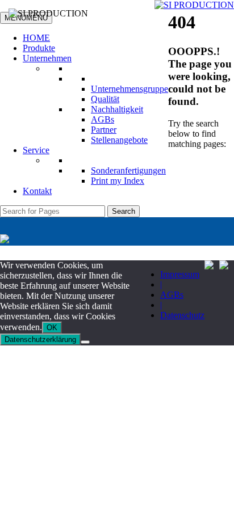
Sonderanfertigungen (128, 170)
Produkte (39, 48)
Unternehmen (47, 58)
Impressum (179, 274)
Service (36, 150)
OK (52, 327)
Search (123, 211)
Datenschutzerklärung (40, 339)
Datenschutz (182, 315)
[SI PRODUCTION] (194, 5)
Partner (103, 129)
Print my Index (117, 180)
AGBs (102, 119)
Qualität (105, 99)
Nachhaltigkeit (117, 109)
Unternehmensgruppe (129, 89)
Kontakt (37, 191)
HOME (36, 38)
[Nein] (85, 342)
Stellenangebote (119, 140)
